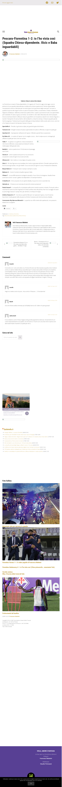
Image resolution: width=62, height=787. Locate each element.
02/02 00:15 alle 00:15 (52, 262)
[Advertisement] (31, 16)
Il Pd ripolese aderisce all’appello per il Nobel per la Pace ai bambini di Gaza (22, 449)
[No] (60, 782)
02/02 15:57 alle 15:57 (52, 286)
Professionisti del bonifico (10, 613)
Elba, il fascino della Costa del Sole (13, 574)
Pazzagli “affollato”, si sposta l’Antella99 (13, 432)
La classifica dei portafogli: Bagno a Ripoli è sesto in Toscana (18, 445)
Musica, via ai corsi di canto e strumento (13, 438)
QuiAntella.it (8, 429)
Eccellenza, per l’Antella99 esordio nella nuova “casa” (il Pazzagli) (19, 434)
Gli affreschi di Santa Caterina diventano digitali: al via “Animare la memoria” (21, 447)
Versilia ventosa (7, 572)
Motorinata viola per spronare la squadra (15, 526)
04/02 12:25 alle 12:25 (52, 314)
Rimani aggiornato (7, 2)
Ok (31, 783)
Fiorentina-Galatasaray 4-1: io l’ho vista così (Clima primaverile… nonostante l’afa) (28, 567)
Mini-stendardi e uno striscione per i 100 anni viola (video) (18, 443)
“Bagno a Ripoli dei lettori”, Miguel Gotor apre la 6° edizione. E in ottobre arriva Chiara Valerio (26, 436)
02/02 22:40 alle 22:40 (52, 300)
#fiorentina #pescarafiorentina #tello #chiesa (15, 215)
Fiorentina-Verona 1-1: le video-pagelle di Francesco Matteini (21, 562)
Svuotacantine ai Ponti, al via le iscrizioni (13, 441)
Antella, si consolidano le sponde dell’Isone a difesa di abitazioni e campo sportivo (23, 451)
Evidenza (11, 214)
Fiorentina (16, 214)
